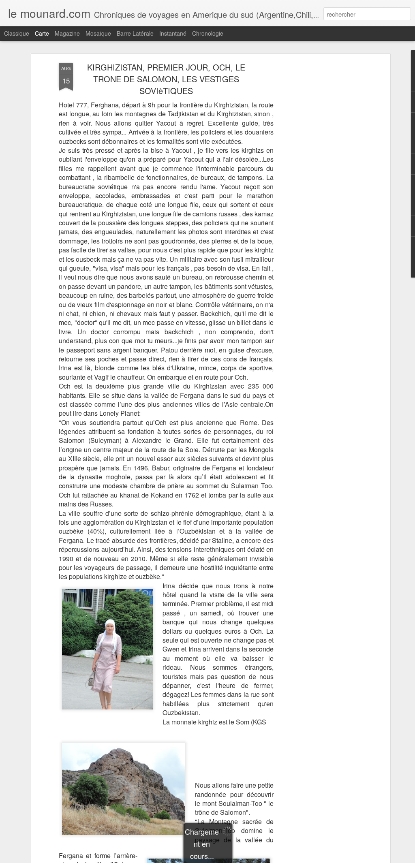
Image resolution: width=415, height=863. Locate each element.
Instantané (172, 33)
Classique (16, 33)
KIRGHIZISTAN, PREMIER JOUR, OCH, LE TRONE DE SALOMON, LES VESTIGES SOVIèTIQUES (166, 78)
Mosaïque (98, 33)
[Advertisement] (318, 190)
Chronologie (207, 33)
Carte (42, 33)
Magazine (67, 33)
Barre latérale (135, 33)
